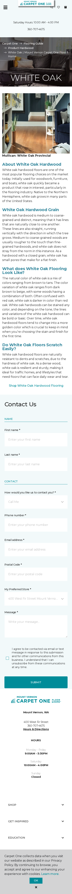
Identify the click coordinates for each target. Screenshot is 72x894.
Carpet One (10, 43)
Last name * (12, 454)
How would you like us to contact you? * (30, 492)
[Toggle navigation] (5, 7)
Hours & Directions (36, 729)
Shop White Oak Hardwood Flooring (36, 385)
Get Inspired (18, 821)
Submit (36, 682)
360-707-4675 (36, 29)
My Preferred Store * (17, 589)
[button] (51, 7)
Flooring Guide (33, 43)
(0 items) (65, 7)
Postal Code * (13, 564)
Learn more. (50, 874)
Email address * (14, 540)
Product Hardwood (20, 48)
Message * (11, 612)
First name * (12, 430)
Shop (12, 805)
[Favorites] (58, 7)
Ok (36, 880)
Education (16, 837)
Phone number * (15, 515)
